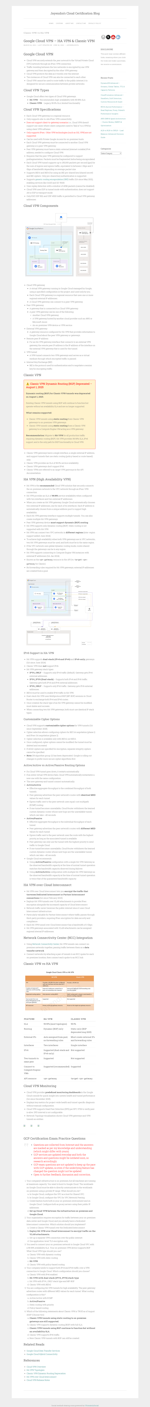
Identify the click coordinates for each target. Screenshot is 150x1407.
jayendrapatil (72, 45)
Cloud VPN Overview (36, 1366)
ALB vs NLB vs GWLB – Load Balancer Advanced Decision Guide (112, 133)
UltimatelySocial (92, 1405)
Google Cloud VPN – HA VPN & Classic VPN (59, 40)
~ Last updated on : (44, 45)
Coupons (59, 23)
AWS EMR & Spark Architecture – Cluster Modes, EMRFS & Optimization (113, 122)
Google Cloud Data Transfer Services (43, 1350)
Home (51, 23)
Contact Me (81, 23)
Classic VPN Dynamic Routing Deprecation (46, 1373)
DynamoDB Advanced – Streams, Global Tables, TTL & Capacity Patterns (113, 86)
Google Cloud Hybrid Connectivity (42, 1354)
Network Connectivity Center (45, 944)
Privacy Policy (94, 23)
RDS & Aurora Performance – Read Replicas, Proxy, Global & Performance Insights (113, 110)
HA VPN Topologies (35, 1370)
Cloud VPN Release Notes (38, 1380)
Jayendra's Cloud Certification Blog (75, 13)
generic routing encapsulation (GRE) (51, 179)
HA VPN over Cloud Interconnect (41, 1376)
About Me (69, 23)
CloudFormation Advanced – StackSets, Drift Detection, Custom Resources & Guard (112, 98)
